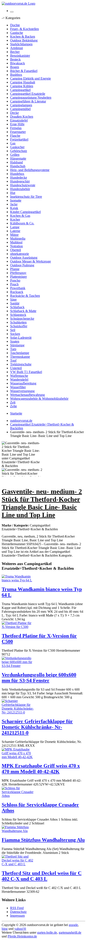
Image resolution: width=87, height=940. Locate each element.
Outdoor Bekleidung (24, 40)
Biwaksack (17, 63)
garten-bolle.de (47, 932)
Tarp (13, 349)
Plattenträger (18, 276)
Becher (15, 52)
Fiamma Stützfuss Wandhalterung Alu (43, 840)
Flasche (15, 135)
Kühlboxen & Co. (22, 223)
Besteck (15, 59)
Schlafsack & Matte (23, 311)
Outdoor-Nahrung (22, 265)
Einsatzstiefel (19, 120)
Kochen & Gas (20, 215)
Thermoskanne (20, 356)
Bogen (14, 67)
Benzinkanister (20, 55)
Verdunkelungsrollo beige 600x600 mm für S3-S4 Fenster (39, 677)
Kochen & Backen (22, 36)
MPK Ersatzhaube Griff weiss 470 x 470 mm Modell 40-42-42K (41, 768)
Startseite (16, 413)
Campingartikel (20, 90)
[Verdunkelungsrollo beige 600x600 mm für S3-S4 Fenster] (18, 666)
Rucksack (16, 292)
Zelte (13, 406)
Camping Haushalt (22, 82)
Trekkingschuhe (20, 364)
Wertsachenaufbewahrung (27, 395)
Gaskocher (17, 147)
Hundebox (17, 174)
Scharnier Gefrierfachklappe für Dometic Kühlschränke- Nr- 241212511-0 (37, 727)
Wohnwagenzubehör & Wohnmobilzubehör (39, 398)
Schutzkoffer (18, 326)
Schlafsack (17, 307)
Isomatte (15, 200)
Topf (13, 360)
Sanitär (14, 303)
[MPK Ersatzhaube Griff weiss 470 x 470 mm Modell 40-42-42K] (18, 757)
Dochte (15, 25)
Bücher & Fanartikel (23, 71)
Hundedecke (18, 177)
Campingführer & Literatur (28, 101)
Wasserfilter (18, 387)
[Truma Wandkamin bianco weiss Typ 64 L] (18, 580)
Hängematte (18, 158)
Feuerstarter (18, 132)
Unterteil (16, 368)
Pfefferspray (18, 273)
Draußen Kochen (21, 116)
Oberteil (15, 250)
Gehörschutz (18, 151)
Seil (12, 330)
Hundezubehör (20, 189)
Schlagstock (18, 315)
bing (5, 928)
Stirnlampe (17, 345)
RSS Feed (17, 908)
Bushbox (16, 74)
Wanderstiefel (19, 379)
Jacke (14, 204)
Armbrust (16, 48)
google (73, 925)
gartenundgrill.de (70, 932)
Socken (15, 334)
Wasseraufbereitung (23, 383)
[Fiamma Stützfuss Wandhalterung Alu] (18, 831)
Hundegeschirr (20, 181)
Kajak (14, 208)
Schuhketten (18, 322)
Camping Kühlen (21, 86)
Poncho (15, 280)
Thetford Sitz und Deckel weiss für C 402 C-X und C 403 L (42, 876)
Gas (12, 143)
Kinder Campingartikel (25, 212)
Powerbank (17, 288)
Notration (16, 246)
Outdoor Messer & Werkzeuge (30, 261)
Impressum (17, 915)
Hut (12, 193)
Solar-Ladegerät (20, 337)
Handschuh (17, 166)
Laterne (15, 231)
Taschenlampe (19, 353)
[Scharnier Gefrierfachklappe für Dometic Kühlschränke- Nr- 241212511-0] (18, 712)
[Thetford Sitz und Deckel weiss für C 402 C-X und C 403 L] (18, 864)
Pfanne (14, 269)
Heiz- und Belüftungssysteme (29, 170)
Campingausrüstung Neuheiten (30, 97)
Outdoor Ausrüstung (23, 257)
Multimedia (17, 238)
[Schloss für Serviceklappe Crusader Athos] (18, 796)
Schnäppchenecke (22, 318)
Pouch (14, 284)
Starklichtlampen (21, 44)
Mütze (14, 234)
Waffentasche (19, 375)
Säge (13, 299)
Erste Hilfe (17, 124)
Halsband (16, 162)
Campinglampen (21, 105)
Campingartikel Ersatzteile (27, 93)
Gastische (16, 33)
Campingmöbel (20, 109)
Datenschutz (18, 912)
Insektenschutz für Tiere (26, 196)
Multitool (16, 242)
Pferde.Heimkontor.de (22, 936)
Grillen (14, 154)
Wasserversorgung (22, 391)
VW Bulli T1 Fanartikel (26, 372)
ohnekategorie (19, 254)
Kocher (15, 219)
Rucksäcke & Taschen (25, 295)
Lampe (14, 227)
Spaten (14, 341)
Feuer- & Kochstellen (24, 29)
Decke (14, 113)
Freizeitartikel (19, 139)
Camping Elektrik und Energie (30, 78)
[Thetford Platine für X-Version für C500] (18, 627)
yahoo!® (20, 928)
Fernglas (16, 128)
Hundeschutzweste (22, 185)
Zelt (12, 402)
